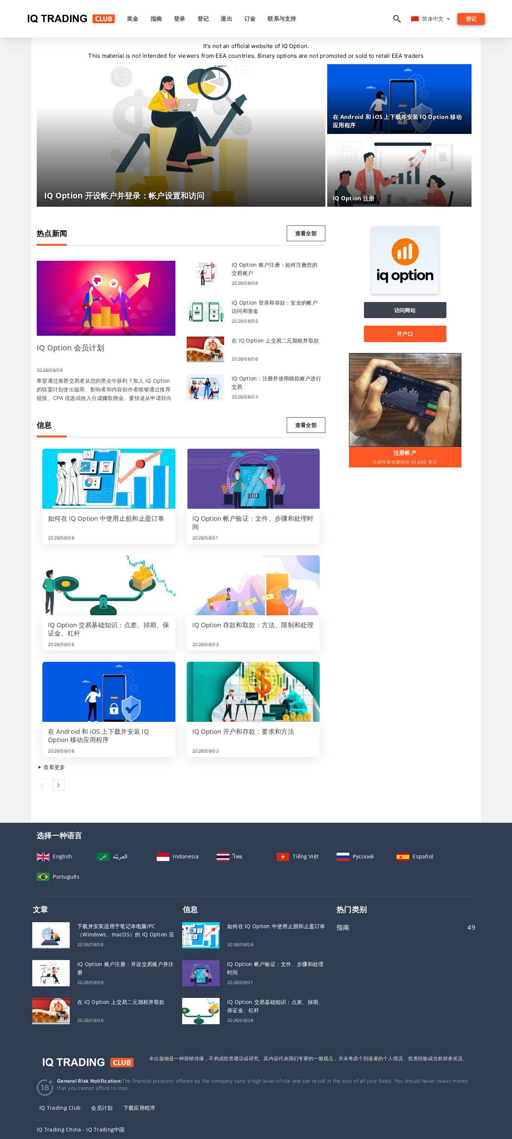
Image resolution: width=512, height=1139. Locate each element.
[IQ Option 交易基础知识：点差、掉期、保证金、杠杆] (108, 585)
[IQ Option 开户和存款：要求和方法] (253, 692)
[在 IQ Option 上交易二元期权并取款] (205, 349)
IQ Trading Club (60, 1107)
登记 (203, 18)
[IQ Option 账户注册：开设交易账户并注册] (51, 972)
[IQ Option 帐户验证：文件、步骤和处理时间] (253, 479)
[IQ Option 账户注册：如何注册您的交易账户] (205, 273)
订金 (250, 18)
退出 (226, 18)
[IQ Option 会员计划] (106, 298)
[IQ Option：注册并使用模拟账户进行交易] (205, 387)
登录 (180, 18)
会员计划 (101, 1107)
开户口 (405, 334)
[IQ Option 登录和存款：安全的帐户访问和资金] (205, 311)
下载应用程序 (139, 1107)
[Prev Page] (43, 784)
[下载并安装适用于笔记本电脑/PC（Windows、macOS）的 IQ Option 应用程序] (51, 934)
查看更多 (53, 767)
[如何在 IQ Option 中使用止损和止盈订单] (108, 479)
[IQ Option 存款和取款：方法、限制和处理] (253, 585)
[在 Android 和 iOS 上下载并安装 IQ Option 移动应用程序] (108, 692)
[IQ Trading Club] (87, 1061)
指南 (156, 18)
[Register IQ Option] (405, 399)
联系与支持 (282, 18)
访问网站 (405, 310)
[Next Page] (58, 784)
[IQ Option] (405, 292)
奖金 (133, 18)
